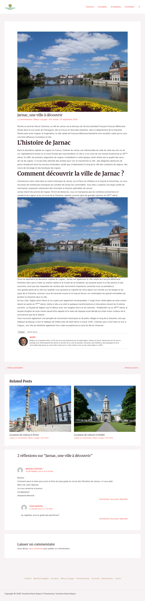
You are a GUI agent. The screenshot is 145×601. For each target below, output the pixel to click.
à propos (55, 578)
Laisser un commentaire (18, 438)
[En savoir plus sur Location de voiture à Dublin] (105, 409)
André (32, 337)
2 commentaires (24, 119)
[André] (23, 341)
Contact (27, 578)
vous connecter (36, 548)
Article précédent (14, 368)
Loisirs (118, 578)
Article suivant (132, 368)
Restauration (107, 578)
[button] (139, 7)
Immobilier (129, 7)
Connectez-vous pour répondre (113, 499)
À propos (21, 332)
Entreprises (116, 7)
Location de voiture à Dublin (89, 434)
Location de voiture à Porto (24, 434)
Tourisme (90, 7)
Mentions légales (41, 578)
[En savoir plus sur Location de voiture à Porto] (40, 409)
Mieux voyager (40, 119)
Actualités (102, 7)
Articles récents (32, 332)
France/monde (82, 578)
